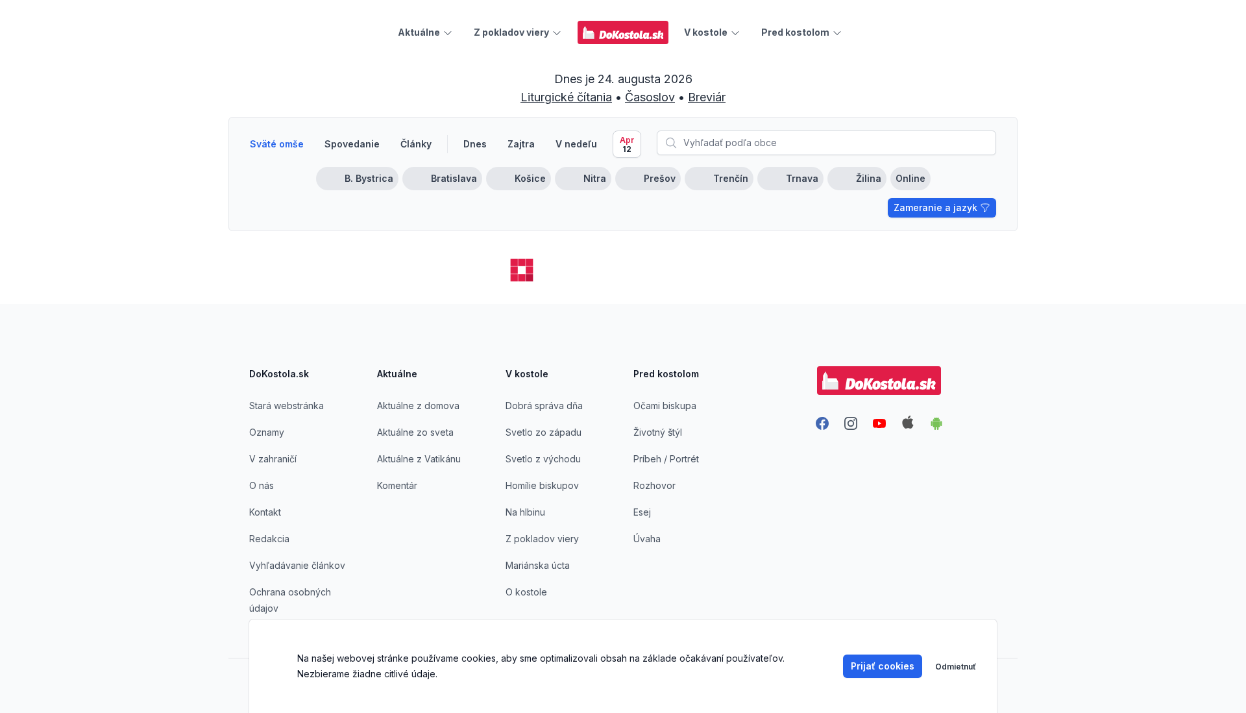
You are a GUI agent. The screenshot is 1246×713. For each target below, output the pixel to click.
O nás (261, 485)
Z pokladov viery (542, 538)
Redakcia (269, 538)
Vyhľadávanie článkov (297, 565)
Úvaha (647, 538)
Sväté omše (277, 143)
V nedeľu (576, 143)
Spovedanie (352, 143)
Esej (642, 512)
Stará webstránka (286, 405)
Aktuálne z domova (418, 405)
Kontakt (265, 512)
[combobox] (826, 143)
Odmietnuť (955, 666)
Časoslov (650, 97)
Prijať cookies (882, 665)
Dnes (475, 143)
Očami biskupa (664, 405)
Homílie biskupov (542, 485)
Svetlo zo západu (543, 432)
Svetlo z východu (543, 458)
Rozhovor (654, 485)
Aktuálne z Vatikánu (419, 458)
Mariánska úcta (538, 565)
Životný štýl (657, 432)
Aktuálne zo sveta (415, 432)
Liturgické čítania (566, 97)
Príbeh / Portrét (666, 458)
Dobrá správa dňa (544, 405)
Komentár (397, 485)
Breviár (707, 97)
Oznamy (266, 432)
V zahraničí (273, 458)
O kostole (526, 591)
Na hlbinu (525, 512)
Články (416, 143)
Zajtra (521, 143)
